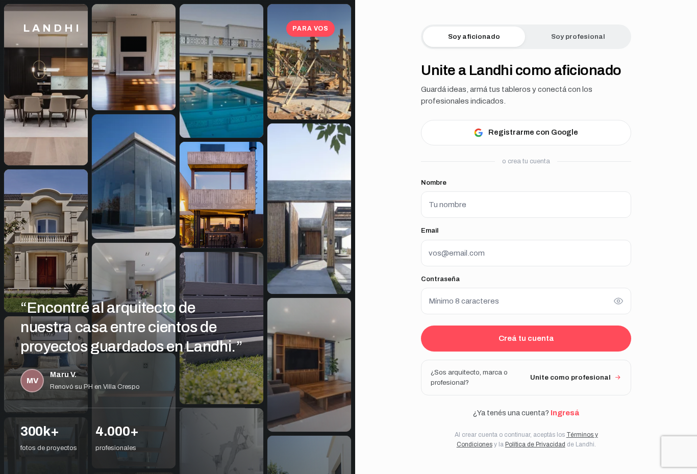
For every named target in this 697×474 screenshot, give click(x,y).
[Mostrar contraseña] (618, 301)
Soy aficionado (474, 36)
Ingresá (565, 413)
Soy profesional (578, 36)
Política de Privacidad (535, 444)
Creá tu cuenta (526, 338)
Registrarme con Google (533, 132)
